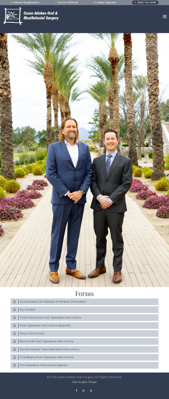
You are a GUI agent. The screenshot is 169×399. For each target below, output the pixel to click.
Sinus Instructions (32, 333)
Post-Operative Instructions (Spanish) (45, 325)
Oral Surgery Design (84, 381)
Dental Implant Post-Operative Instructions (49, 349)
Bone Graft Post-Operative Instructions (46, 341)
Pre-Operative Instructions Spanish (44, 365)
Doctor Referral (68, 2)
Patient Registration (26, 2)
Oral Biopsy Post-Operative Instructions (46, 357)
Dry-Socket (27, 309)
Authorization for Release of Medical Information (53, 301)
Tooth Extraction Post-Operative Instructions (50, 317)
